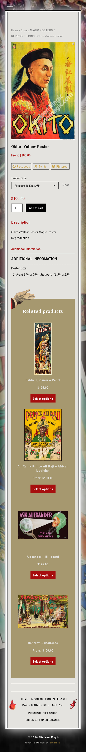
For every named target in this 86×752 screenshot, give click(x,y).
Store (24, 30)
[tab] (43, 249)
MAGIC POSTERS (41, 30)
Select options (43, 398)
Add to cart (36, 208)
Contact (58, 704)
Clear (65, 185)
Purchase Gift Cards (42, 713)
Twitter (43, 166)
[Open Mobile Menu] (10, 5)
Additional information (26, 249)
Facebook (23, 166)
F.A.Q (62, 698)
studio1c (55, 742)
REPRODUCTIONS (23, 36)
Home (14, 30)
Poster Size (19, 178)
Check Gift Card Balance (43, 720)
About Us (37, 698)
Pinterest (62, 166)
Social (51, 698)
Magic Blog (30, 704)
